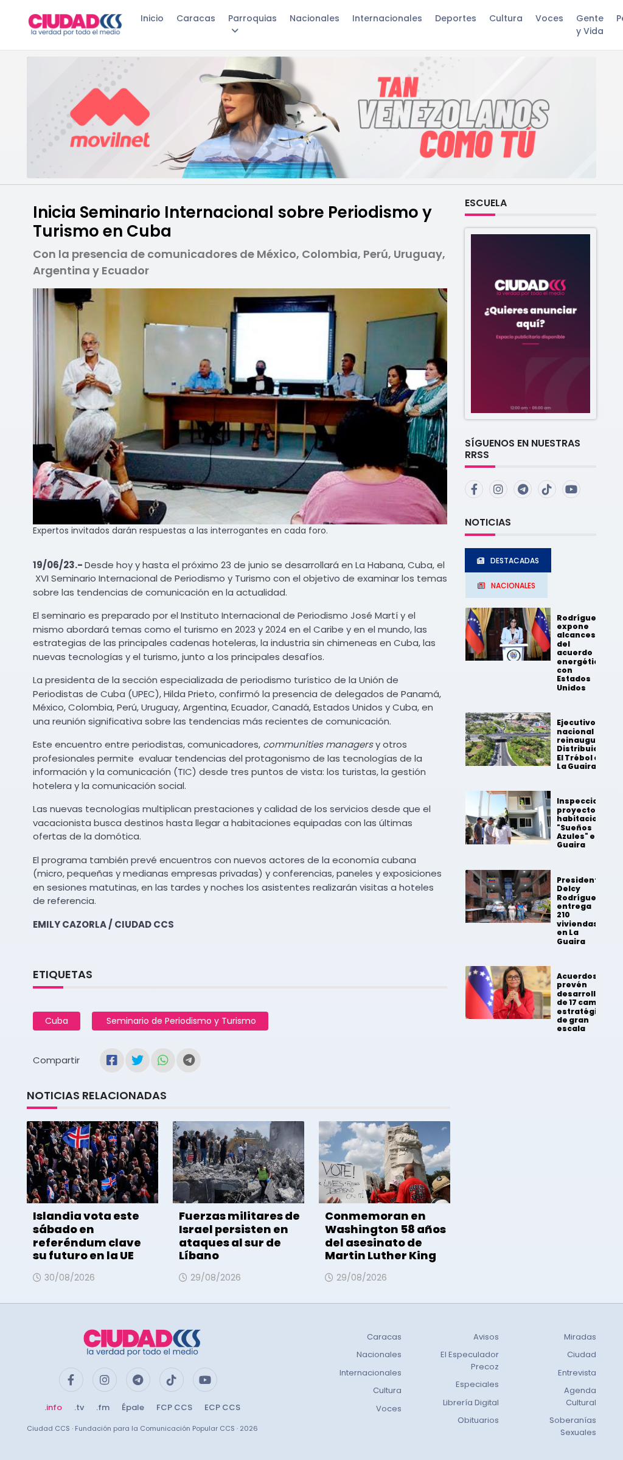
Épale (133, 1407)
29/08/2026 (215, 1277)
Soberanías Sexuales (572, 1426)
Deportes (455, 18)
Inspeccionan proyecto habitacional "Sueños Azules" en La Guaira (585, 823)
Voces (549, 18)
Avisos (486, 1337)
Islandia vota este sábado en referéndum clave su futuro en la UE (87, 1235)
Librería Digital (471, 1402)
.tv (79, 1407)
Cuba (56, 1021)
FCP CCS (174, 1407)
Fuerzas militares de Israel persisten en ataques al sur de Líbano (239, 1235)
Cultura (506, 18)
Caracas (195, 18)
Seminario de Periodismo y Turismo (180, 1021)
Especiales (477, 1384)
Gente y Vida (590, 24)
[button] (530, 323)
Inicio (152, 18)
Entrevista (577, 1372)
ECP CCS (222, 1407)
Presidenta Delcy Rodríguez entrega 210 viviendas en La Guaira (580, 911)
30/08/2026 (69, 1277)
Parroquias (252, 18)
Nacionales (314, 18)
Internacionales (387, 18)
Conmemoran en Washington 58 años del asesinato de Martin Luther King (385, 1235)
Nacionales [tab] (513, 585)
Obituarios (478, 1420)
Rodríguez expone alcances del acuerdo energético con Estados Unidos (580, 653)
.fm (103, 1407)
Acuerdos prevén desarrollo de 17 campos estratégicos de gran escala (584, 1002)
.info (53, 1407)
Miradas (580, 1337)
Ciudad (581, 1354)
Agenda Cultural (580, 1396)
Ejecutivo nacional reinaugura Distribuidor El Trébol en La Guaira (582, 744)
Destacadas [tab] (514, 560)
